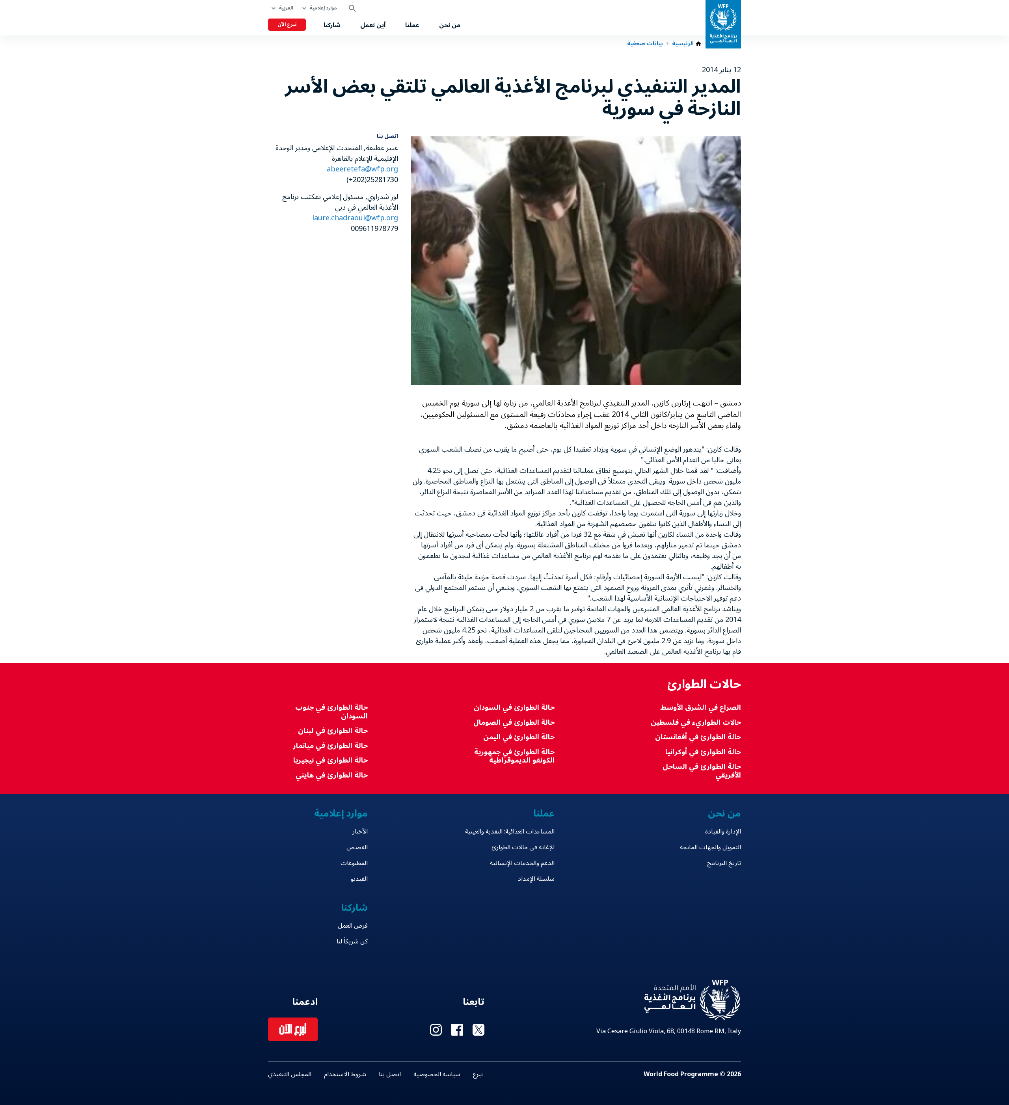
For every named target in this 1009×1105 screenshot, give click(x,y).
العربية (286, 8)
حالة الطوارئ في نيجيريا (330, 760)
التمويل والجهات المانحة (710, 847)
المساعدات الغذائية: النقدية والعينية (509, 831)
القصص (357, 847)
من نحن (449, 25)
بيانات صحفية (645, 43)
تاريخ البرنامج (724, 863)
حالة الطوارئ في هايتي (332, 775)
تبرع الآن (286, 25)
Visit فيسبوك (457, 1030)
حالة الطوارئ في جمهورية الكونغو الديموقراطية (514, 756)
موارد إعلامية (323, 8)
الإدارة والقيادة (723, 831)
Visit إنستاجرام (436, 1030)
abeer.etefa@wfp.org (362, 169)
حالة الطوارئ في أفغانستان (698, 737)
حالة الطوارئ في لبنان (333, 731)
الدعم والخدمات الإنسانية (522, 863)
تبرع (478, 1074)
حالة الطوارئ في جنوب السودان (331, 712)
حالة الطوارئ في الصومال (513, 722)
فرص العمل (353, 925)
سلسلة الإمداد (536, 878)
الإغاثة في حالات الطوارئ (522, 847)
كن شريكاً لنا (352, 941)
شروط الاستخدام (345, 1074)
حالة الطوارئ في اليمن (518, 737)
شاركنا (332, 25)
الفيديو (359, 878)
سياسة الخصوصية (436, 1074)
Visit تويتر (478, 1030)
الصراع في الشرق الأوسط (700, 707)
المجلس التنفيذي (289, 1074)
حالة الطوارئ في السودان (514, 707)
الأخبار (360, 831)
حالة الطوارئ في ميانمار (330, 746)
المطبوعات (354, 863)
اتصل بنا (390, 1074)
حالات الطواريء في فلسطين (696, 722)
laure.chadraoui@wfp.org (355, 217)
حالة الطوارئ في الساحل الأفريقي (702, 771)
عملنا (412, 25)
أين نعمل (372, 25)
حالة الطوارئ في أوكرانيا (703, 752)
